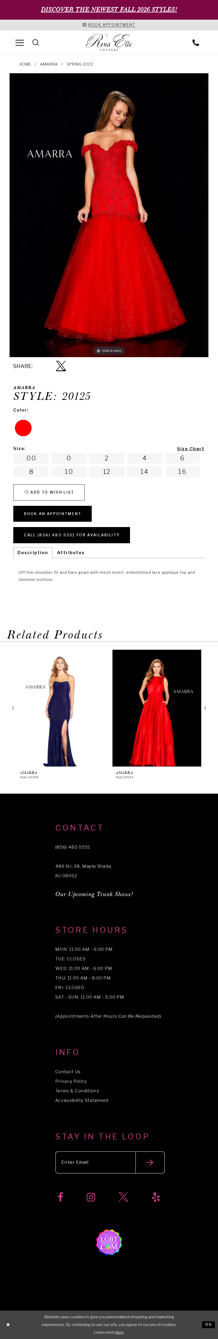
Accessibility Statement (82, 1100)
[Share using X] (61, 366)
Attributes (71, 552)
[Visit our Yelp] (156, 1197)
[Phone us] (195, 42)
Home (25, 64)
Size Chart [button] (190, 448)
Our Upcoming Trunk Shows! (94, 894)
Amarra (49, 64)
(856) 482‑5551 (72, 847)
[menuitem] (19, 42)
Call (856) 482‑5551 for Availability (72, 535)
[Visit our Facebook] (60, 1197)
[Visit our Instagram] (91, 1197)
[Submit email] (150, 1162)
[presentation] (61, 708)
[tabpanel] (109, 215)
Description (33, 552)
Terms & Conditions (77, 1090)
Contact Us (68, 1071)
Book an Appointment (52, 513)
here (119, 1332)
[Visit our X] (123, 1197)
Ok (208, 1324)
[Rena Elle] (109, 42)
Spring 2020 (80, 64)
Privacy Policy (71, 1081)
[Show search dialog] (35, 42)
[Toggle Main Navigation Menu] (19, 42)
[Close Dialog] (8, 1324)
